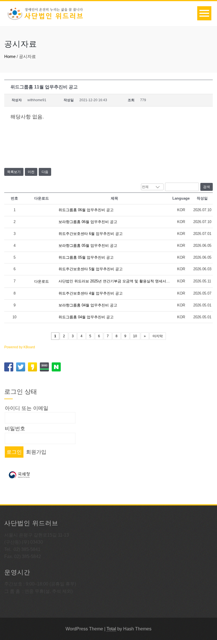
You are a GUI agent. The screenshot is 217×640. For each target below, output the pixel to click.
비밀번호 (15, 428)
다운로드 (41, 281)
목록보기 (14, 172)
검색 (206, 187)
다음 (45, 172)
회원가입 (36, 452)
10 (135, 336)
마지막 (158, 336)
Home (10, 56)
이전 (31, 172)
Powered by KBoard (19, 347)
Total (111, 628)
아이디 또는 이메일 (26, 408)
